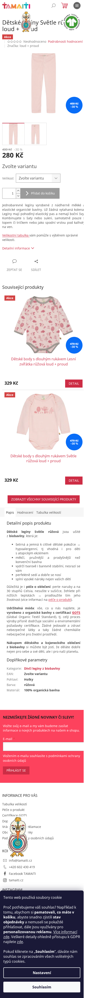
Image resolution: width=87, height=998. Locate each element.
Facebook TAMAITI (22, 873)
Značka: (23, 46)
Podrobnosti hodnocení (65, 41)
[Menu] (76, 5)
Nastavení (42, 972)
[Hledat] (53, 5)
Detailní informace (16, 248)
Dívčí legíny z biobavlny (42, 668)
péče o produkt (59, 599)
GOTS (76, 612)
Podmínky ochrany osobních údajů (28, 838)
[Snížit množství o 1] (18, 195)
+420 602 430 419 (22, 867)
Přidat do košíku (43, 193)
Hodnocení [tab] (25, 512)
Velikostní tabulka (15, 235)
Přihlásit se (16, 770)
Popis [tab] (10, 512)
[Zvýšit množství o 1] (18, 190)
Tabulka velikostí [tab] (48, 512)
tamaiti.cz (16, 880)
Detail (74, 383)
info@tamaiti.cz (20, 860)
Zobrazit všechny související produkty (43, 499)
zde (20, 941)
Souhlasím (41, 987)
